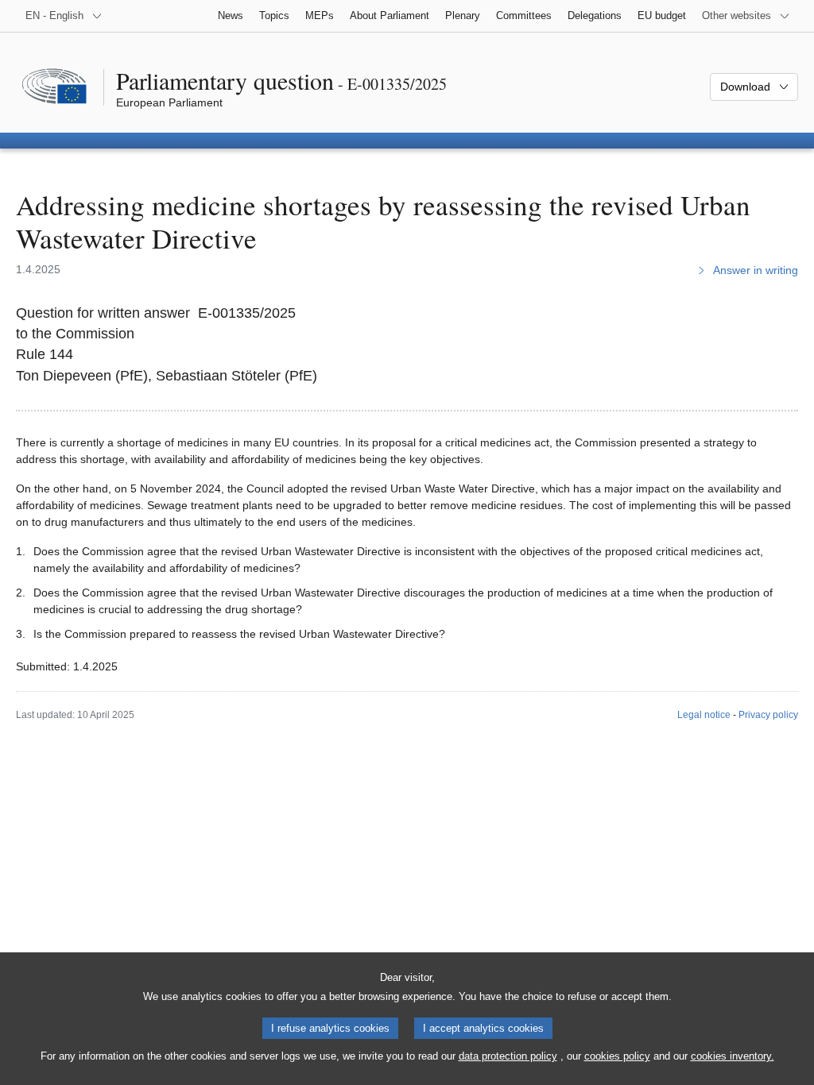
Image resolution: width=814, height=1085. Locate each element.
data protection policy (508, 1056)
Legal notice (704, 714)
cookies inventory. (732, 1056)
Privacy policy (768, 714)
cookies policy (617, 1056)
